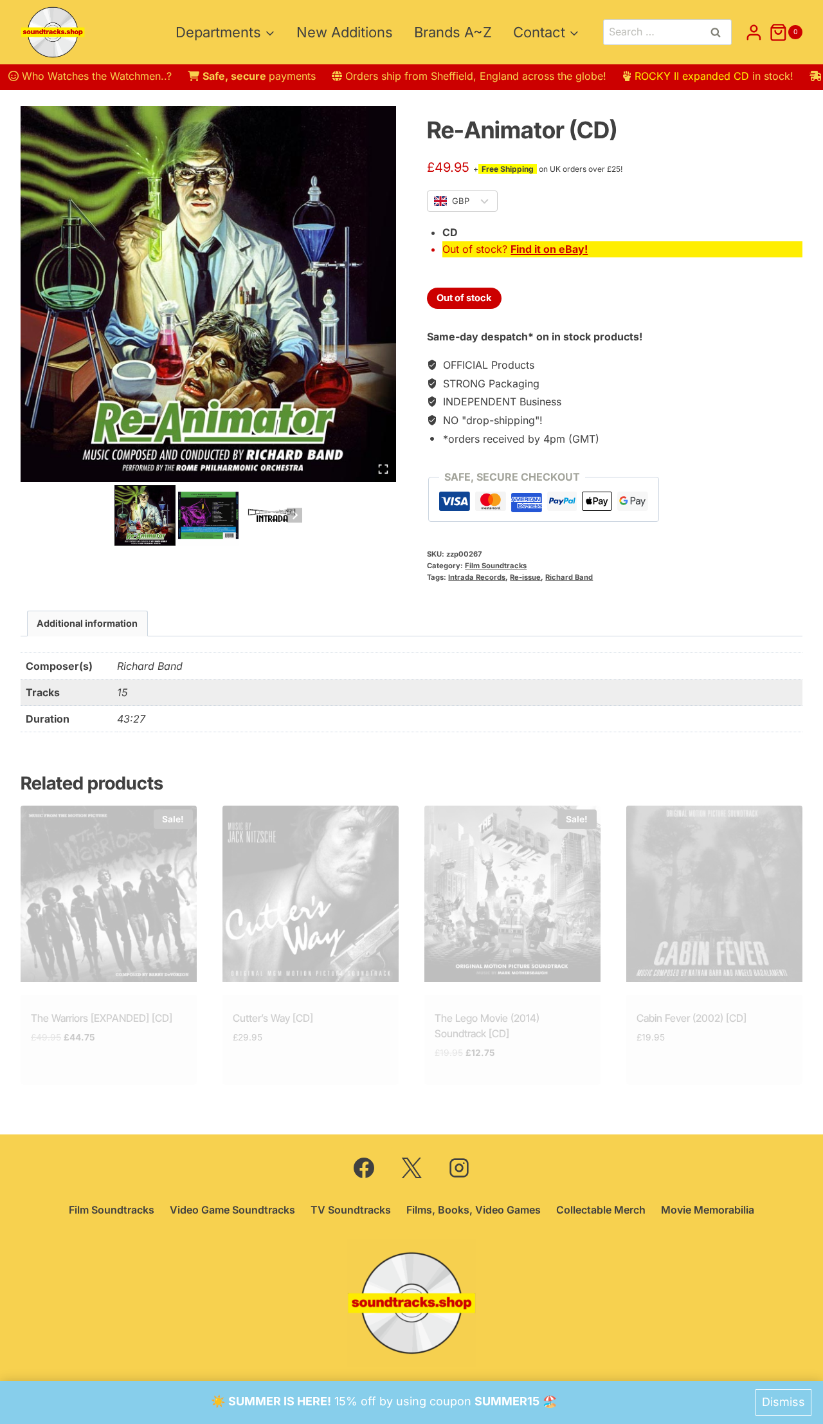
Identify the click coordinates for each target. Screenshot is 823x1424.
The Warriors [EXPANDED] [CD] (101, 1018)
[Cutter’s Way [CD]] (310, 894)
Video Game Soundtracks (232, 1209)
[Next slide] (294, 515)
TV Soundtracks (351, 1209)
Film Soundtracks (496, 565)
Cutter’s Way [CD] (273, 1018)
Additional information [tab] (87, 623)
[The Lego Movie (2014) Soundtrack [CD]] (512, 894)
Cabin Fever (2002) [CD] (691, 1018)
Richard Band (569, 577)
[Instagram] (459, 1167)
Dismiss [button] (783, 1402)
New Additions (344, 32)
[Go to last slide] (121, 515)
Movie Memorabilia (707, 1209)
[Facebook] (363, 1167)
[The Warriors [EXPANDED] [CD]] (109, 894)
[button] (145, 515)
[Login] (754, 32)
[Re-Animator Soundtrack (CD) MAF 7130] (208, 294)
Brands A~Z (453, 32)
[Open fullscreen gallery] (383, 469)
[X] (411, 1167)
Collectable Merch (601, 1209)
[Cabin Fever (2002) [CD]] (714, 894)
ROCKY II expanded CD (692, 75)
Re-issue (525, 577)
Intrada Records (476, 577)
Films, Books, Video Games (473, 1209)
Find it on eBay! (549, 249)
